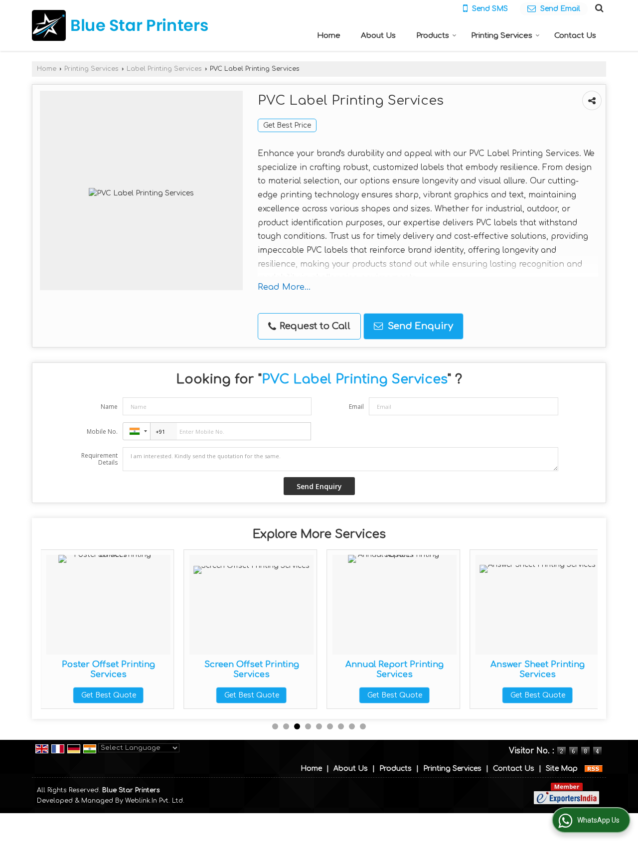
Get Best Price (287, 125)
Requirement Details (99, 459)
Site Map (562, 768)
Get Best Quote (169, 695)
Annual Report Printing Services (312, 669)
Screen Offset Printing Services (169, 669)
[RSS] (594, 768)
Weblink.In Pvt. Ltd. (154, 800)
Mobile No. (102, 431)
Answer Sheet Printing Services (455, 669)
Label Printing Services (164, 68)
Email (356, 406)
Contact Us (575, 35)
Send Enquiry (419, 326)
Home (328, 35)
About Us (378, 35)
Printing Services (501, 35)
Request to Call (313, 326)
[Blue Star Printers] (120, 25)
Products (432, 35)
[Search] (598, 7)
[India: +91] (137, 431)
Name (109, 406)
